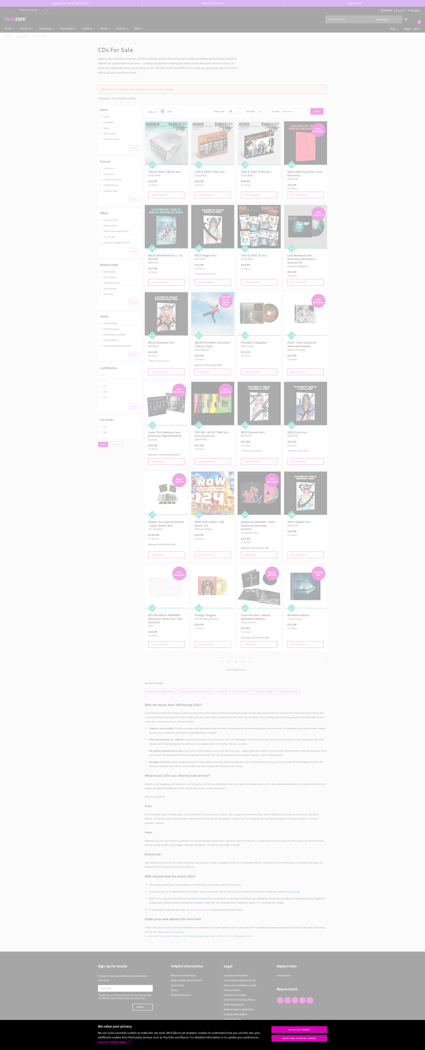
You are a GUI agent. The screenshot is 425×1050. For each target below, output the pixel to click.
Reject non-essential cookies (299, 1038)
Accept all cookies (299, 1029)
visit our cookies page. (112, 1042)
